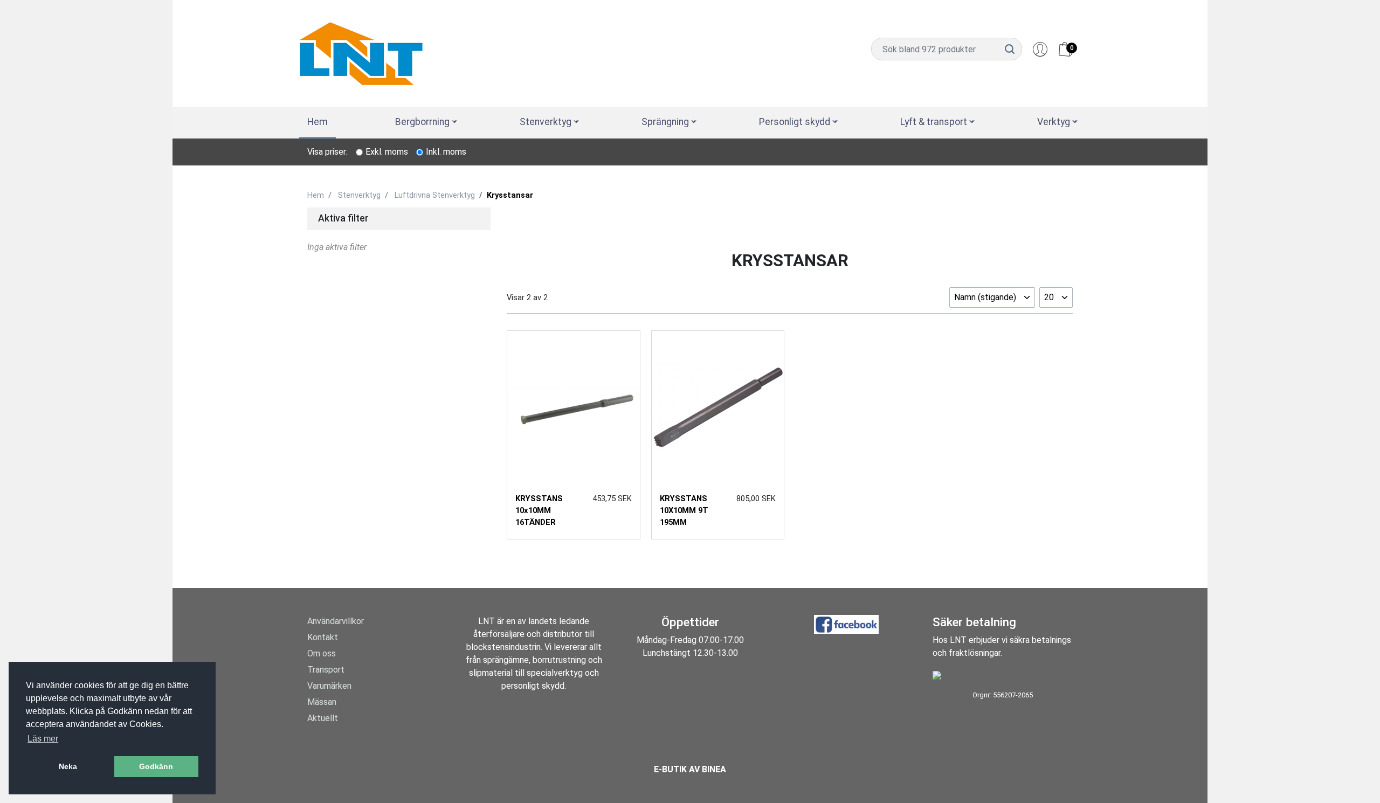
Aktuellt (322, 718)
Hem (317, 121)
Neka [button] (68, 766)
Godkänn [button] (156, 766)
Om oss (321, 653)
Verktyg (1053, 121)
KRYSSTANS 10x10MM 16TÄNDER (539, 510)
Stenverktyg (545, 121)
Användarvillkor (335, 621)
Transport (325, 669)
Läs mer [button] (42, 738)
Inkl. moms (446, 152)
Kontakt (322, 637)
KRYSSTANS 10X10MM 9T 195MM (684, 510)
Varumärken (329, 686)
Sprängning (665, 121)
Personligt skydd (794, 121)
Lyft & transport (933, 121)
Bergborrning (422, 121)
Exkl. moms (386, 152)
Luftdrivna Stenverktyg (435, 195)
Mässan (321, 702)
